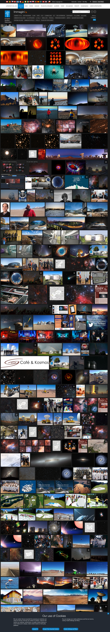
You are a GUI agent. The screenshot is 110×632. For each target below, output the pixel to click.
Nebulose (44, 18)
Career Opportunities (95, 6)
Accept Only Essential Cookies (51, 629)
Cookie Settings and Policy (70, 629)
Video (26, 6)
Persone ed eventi (60, 18)
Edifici (68, 18)
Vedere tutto (18, 15)
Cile (42, 15)
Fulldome (77, 15)
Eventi (62, 6)
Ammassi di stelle (29, 20)
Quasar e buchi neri (77, 18)
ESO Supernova (61, 15)
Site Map (84, 1)
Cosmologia (48, 15)
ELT (54, 15)
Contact (79, 1)
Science (95, 1)
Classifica (93, 17)
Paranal (51, 18)
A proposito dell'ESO (11, 6)
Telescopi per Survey (47, 20)
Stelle (38, 20)
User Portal (100, 1)
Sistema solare (18, 20)
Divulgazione (69, 6)
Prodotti (77, 6)
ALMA (33, 15)
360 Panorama (27, 15)
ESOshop (37, 6)
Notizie (31, 6)
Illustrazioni (30, 18)
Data (94, 19)
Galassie (83, 15)
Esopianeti (70, 15)
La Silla (38, 18)
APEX (38, 15)
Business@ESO (84, 6)
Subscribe (74, 1)
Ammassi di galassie (19, 18)
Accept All (35, 629)
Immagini (21, 6)
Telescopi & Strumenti (47, 6)
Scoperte (56, 6)
